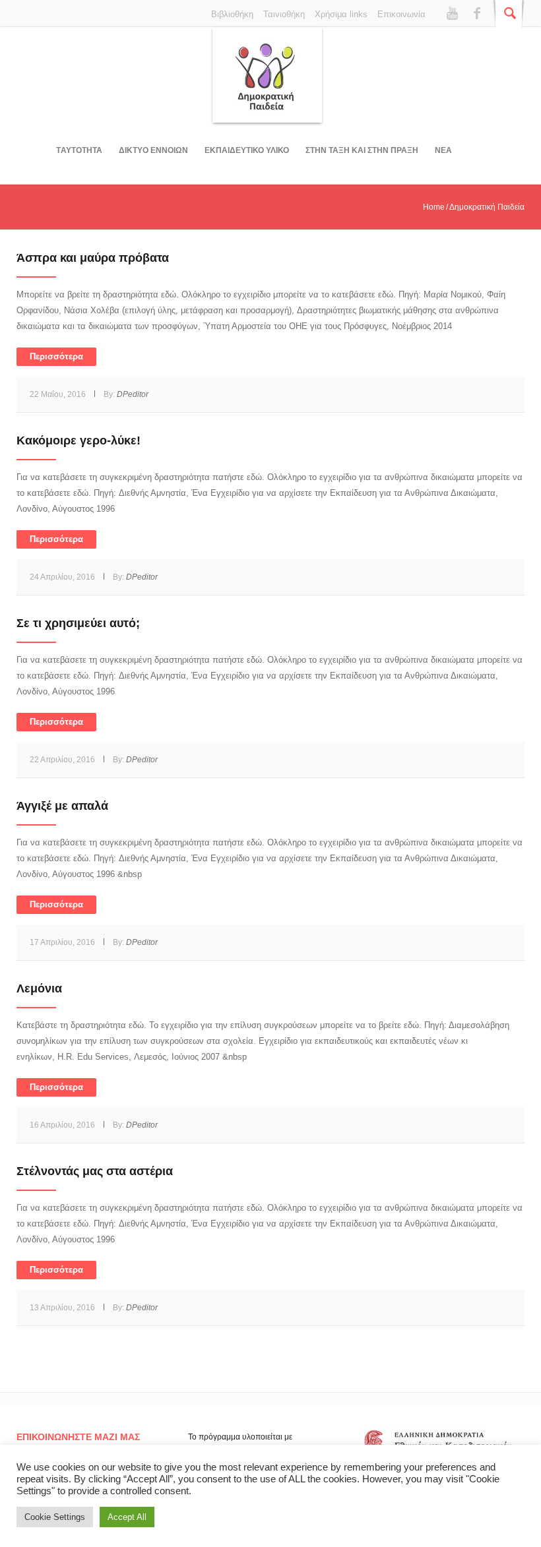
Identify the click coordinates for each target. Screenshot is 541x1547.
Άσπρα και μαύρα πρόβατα (92, 257)
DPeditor (132, 394)
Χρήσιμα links (341, 14)
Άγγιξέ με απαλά (62, 805)
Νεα (443, 150)
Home (434, 207)
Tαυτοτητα (79, 150)
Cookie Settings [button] (54, 1517)
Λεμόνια (39, 988)
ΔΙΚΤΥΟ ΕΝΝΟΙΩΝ (153, 150)
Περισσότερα (56, 356)
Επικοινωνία (401, 14)
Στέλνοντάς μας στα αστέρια (94, 1171)
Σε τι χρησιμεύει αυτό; (78, 623)
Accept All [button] (127, 1517)
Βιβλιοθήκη (232, 14)
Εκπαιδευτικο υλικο (247, 150)
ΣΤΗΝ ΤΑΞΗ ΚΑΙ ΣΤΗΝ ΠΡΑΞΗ (361, 150)
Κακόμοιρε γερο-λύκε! (78, 440)
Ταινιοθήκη (284, 14)
